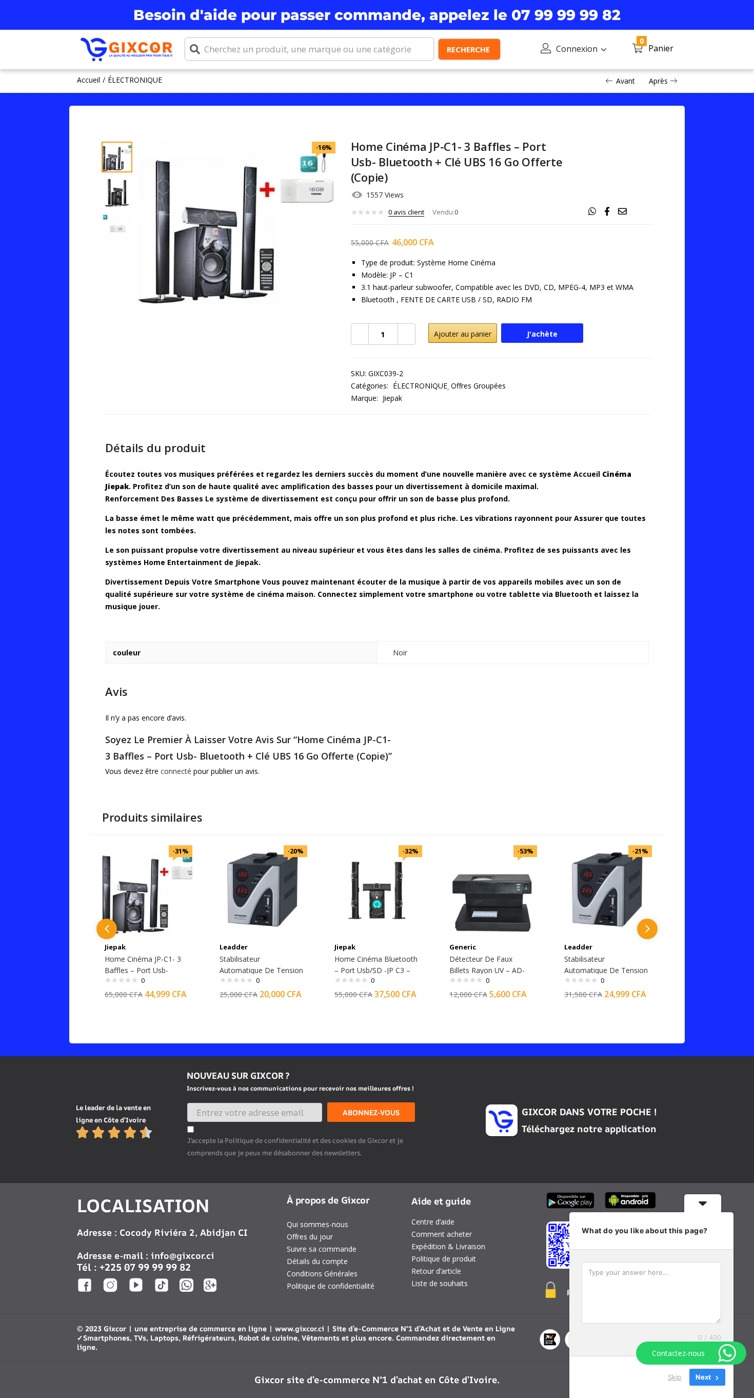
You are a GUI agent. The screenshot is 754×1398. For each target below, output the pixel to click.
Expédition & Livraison (448, 1246)
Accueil (88, 80)
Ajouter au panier (462, 334)
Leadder (234, 947)
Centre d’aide (432, 1222)
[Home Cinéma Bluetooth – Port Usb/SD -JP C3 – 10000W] (377, 890)
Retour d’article (436, 1271)
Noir (400, 652)
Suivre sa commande (321, 1249)
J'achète (542, 334)
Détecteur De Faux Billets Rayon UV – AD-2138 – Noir (487, 970)
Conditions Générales (322, 1273)
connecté (176, 771)
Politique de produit (443, 1259)
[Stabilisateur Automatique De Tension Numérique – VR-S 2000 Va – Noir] (607, 890)
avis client (406, 212)
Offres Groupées (478, 386)
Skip (674, 1377)
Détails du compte (317, 1261)
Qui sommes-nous (317, 1224)
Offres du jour (310, 1236)
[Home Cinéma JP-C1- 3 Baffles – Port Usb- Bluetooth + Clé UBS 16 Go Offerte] (147, 890)
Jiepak (392, 398)
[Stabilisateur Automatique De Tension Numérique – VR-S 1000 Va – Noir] (262, 890)
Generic (462, 947)
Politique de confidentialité (330, 1286)
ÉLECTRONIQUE (135, 80)
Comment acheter (441, 1234)
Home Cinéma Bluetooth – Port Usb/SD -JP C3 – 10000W (376, 970)
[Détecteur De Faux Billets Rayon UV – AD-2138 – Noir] (492, 890)
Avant (625, 81)
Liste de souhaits (439, 1283)
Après (658, 81)
